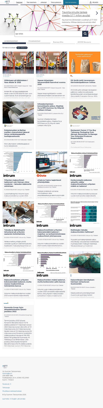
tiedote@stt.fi (7, 373)
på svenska (21, 399)
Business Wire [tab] (58, 42)
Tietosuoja (6, 387)
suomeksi (5, 399)
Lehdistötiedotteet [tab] (11, 41)
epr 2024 (21, 48)
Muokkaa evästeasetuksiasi (12, 391)
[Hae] (85, 34)
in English (13, 399)
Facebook (5, 384)
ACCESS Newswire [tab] (84, 42)
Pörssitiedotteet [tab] (34, 41)
